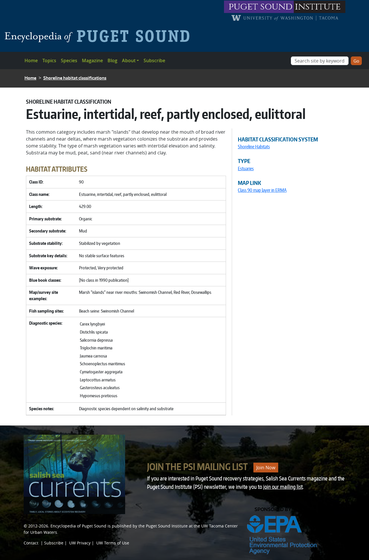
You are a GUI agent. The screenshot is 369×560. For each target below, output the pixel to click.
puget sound (261, 7)
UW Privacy (80, 543)
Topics (49, 60)
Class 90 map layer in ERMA (262, 190)
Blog (112, 60)
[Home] (99, 36)
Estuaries (246, 168)
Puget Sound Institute (167, 526)
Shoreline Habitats (254, 147)
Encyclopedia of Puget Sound (78, 526)
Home (31, 60)
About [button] (128, 60)
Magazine (92, 60)
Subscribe (154, 60)
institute (318, 7)
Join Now (265, 467)
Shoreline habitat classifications (74, 77)
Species (69, 60)
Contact (31, 543)
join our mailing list (283, 486)
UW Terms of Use (112, 543)
